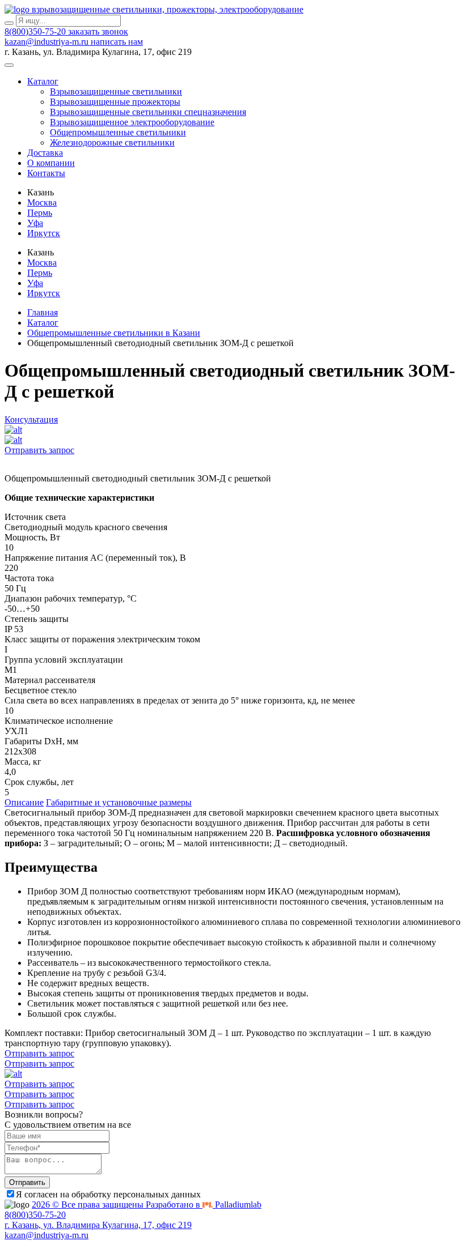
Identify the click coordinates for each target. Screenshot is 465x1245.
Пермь (39, 213)
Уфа (35, 223)
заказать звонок (98, 31)
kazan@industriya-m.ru (48, 41)
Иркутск (43, 233)
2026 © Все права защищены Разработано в (146, 1204)
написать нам (117, 41)
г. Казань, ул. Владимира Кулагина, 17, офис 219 (98, 1225)
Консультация (31, 419)
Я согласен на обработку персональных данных (108, 1194)
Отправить (27, 1182)
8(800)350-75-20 (36, 31)
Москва (42, 202)
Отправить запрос (39, 450)
